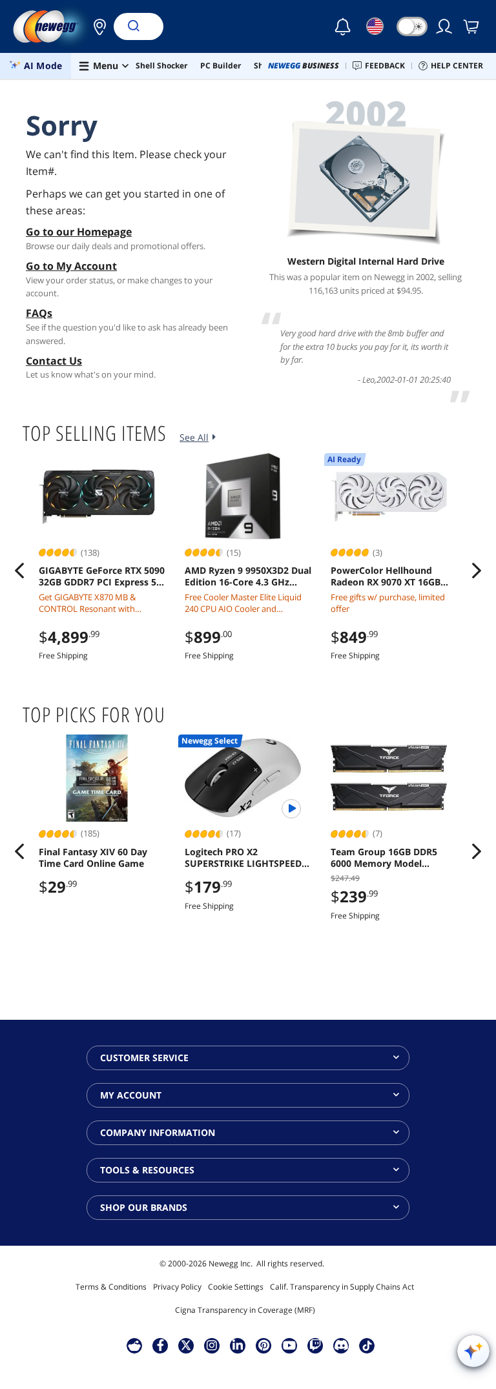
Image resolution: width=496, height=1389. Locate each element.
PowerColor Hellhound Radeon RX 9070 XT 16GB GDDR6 (385, 576)
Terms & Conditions (111, 1286)
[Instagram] (212, 1345)
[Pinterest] (263, 1345)
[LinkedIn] (237, 1345)
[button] (96, 26)
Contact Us (54, 361)
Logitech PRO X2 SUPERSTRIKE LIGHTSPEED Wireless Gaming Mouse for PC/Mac (246, 857)
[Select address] (96, 26)
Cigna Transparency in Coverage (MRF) (245, 1309)
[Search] (133, 26)
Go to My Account (71, 266)
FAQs (39, 313)
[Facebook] (160, 1345)
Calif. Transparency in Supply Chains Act (342, 1286)
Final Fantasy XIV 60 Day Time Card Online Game (93, 857)
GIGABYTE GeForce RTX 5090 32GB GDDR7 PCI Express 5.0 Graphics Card (102, 576)
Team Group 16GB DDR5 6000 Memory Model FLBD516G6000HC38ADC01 (389, 857)
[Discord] (341, 1345)
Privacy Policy (177, 1286)
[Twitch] (315, 1345)
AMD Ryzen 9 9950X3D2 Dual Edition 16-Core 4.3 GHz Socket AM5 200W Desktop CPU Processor (248, 576)
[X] (186, 1345)
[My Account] (445, 26)
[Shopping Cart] (472, 26)
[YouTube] (289, 1345)
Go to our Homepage (79, 232)
